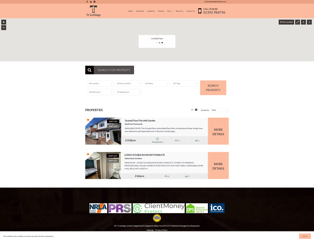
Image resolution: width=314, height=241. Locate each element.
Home (130, 11)
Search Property (213, 88)
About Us (179, 11)
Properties (140, 11)
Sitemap (150, 230)
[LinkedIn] (91, 2)
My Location (287, 22)
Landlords (151, 11)
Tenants (161, 11)
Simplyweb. (195, 226)
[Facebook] (87, 2)
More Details (218, 132)
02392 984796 (214, 12)
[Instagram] (94, 2)
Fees (169, 11)
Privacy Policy (161, 230)
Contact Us (190, 11)
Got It (305, 236)
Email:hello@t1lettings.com (216, 2)
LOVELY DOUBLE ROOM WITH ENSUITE (144, 155)
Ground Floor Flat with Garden (140, 120)
